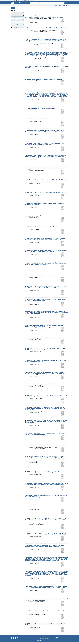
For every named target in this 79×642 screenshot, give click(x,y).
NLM (36, 640)
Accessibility (57, 637)
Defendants (13, 17)
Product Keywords (14, 19)
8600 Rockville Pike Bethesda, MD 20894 (28, 637)
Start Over (13, 8)
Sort (58, 10)
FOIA (41, 637)
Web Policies (42, 636)
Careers (56, 638)
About (56, 5)
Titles (12, 15)
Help (60, 5)
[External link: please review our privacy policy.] (11, 638)
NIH (38, 640)
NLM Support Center (58, 636)
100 (65, 10)
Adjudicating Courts (14, 27)
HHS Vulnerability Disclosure (44, 638)
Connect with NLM (14, 636)
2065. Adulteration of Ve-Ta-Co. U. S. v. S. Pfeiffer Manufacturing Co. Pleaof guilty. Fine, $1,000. (47, 192)
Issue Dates (13, 22)
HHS (40, 640)
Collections (13, 12)
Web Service (65, 5)
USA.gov (42, 640)
